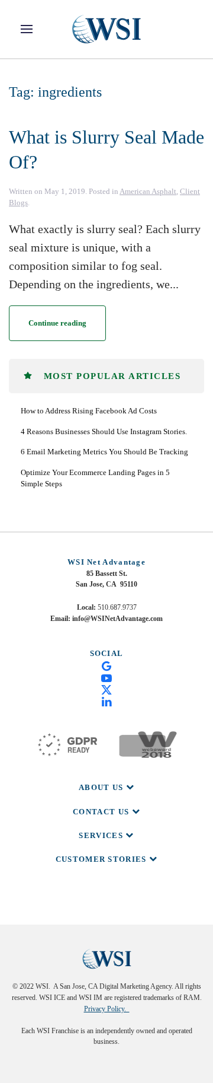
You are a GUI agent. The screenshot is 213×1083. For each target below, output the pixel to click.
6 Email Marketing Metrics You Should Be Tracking (104, 451)
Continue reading (57, 322)
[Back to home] (106, 29)
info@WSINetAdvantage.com (117, 618)
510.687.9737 (117, 607)
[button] (27, 29)
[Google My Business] (106, 665)
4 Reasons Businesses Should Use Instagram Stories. (104, 431)
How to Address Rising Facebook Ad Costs (89, 410)
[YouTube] (106, 677)
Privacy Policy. (107, 1009)
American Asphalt (148, 191)
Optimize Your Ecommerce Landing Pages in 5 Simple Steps (95, 478)
